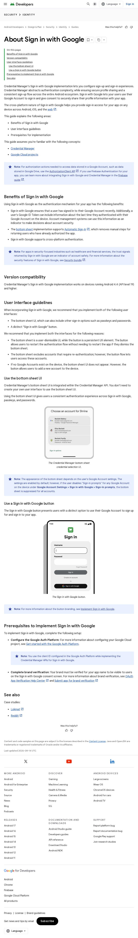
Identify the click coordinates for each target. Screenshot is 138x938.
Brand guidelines (36, 913)
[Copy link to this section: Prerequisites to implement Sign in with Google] (98, 626)
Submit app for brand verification (74, 680)
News (7, 800)
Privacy (52, 800)
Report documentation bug (107, 830)
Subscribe (47, 921)
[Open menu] (5, 4)
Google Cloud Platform (16, 895)
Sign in (130, 4)
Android (8, 779)
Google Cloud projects (24, 154)
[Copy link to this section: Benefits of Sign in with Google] (66, 197)
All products (11, 900)
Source (8, 795)
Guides (74, 27)
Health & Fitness (57, 789)
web (50, 109)
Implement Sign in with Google (97, 609)
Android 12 (10, 852)
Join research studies (104, 841)
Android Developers (14, 27)
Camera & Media (58, 795)
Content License (97, 741)
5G (50, 806)
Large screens (100, 779)
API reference (56, 839)
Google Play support (104, 836)
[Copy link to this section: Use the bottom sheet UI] (45, 379)
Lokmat (15, 709)
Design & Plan (35, 27)
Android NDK (56, 850)
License (19, 913)
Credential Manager (22, 148)
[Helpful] (126, 27)
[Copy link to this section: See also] (23, 695)
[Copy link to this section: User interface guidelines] (55, 303)
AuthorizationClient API (62, 171)
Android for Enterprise (16, 784)
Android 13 (9, 847)
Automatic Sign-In (75, 229)
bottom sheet (24, 229)
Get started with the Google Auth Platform (52, 644)
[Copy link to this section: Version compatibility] (48, 277)
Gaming (53, 779)
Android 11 (9, 857)
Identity (29, 14)
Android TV (99, 800)
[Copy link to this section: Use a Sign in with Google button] (57, 504)
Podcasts (9, 811)
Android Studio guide (60, 828)
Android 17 (10, 825)
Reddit (15, 715)
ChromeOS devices (103, 789)
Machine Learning (58, 784)
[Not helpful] (131, 27)
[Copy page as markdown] (99, 40)
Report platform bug (104, 825)
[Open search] (88, 4)
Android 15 (10, 836)
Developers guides (58, 834)
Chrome (8, 884)
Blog (6, 806)
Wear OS (98, 784)
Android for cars (102, 795)
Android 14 (10, 841)
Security (10, 14)
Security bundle (73, 260)
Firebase (8, 890)
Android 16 (10, 830)
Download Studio (58, 845)
